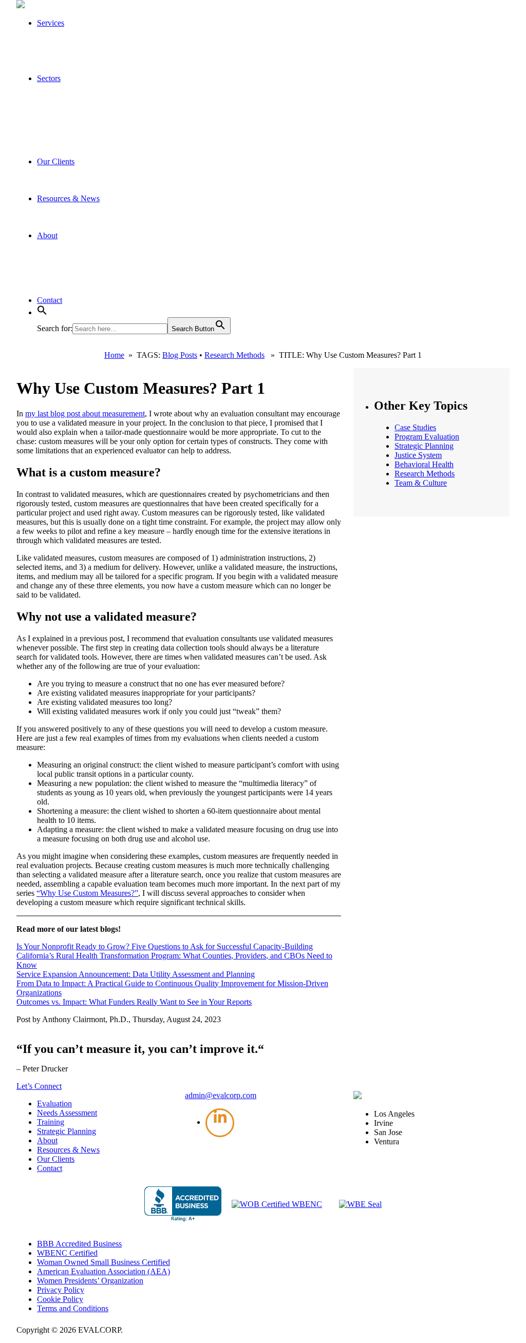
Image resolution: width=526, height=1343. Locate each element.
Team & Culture (420, 482)
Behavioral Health (424, 464)
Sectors (49, 78)
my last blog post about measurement (85, 413)
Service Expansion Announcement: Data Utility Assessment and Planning (135, 974)
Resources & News (68, 198)
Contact (49, 300)
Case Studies (415, 427)
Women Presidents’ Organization (90, 1280)
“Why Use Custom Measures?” (87, 893)
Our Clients (55, 161)
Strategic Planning (424, 446)
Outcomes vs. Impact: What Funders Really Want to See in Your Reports (134, 1001)
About (47, 235)
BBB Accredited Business (79, 1243)
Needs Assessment (67, 1112)
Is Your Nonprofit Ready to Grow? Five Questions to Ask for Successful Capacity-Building (164, 946)
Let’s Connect (39, 1086)
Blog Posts (179, 355)
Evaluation (54, 1103)
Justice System (418, 455)
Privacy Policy (60, 1290)
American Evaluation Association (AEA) (103, 1271)
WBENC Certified (67, 1253)
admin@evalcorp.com (220, 1095)
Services (50, 22)
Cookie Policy (60, 1299)
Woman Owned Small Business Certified (103, 1262)
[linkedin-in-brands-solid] (219, 1122)
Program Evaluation (426, 436)
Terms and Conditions (72, 1308)
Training (50, 1122)
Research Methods (234, 355)
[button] (42, 312)
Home (114, 355)
